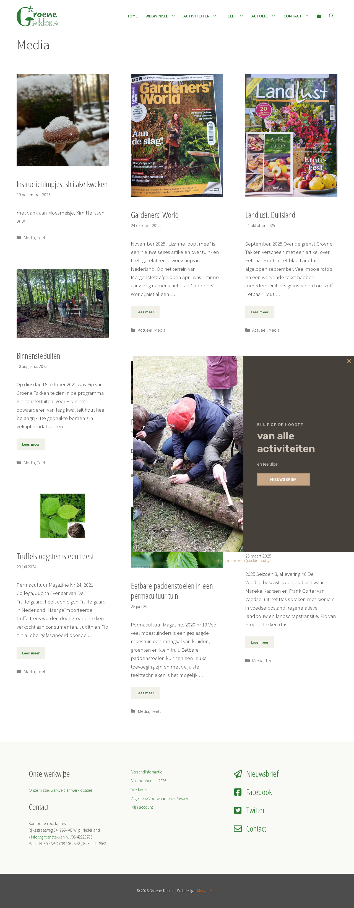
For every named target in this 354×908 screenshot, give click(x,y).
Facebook (259, 792)
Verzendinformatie (146, 772)
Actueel (260, 16)
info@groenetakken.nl (50, 837)
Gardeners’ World (155, 214)
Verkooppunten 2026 (148, 780)
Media (29, 237)
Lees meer (145, 311)
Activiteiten (196, 16)
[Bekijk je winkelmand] (319, 16)
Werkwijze (139, 789)
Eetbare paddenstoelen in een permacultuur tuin (172, 590)
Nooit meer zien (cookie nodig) (243, 560)
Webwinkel (156, 16)
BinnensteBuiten (38, 355)
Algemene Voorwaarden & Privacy (159, 798)
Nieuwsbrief (262, 773)
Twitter (255, 810)
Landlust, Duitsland (270, 214)
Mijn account (142, 807)
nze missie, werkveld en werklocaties (62, 790)
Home (131, 16)
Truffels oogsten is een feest (55, 556)
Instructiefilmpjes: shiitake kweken (62, 184)
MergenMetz (207, 890)
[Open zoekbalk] (331, 16)
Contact (292, 16)
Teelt (230, 16)
